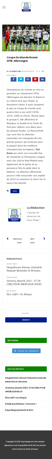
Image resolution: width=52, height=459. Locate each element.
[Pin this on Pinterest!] (35, 79)
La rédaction (15, 71)
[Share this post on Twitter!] (21, 79)
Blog (15, 191)
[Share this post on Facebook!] (13, 79)
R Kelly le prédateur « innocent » (20, 403)
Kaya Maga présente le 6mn (19, 410)
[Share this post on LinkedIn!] (42, 79)
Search (26, 320)
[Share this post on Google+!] (28, 79)
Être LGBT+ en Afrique (19, 294)
